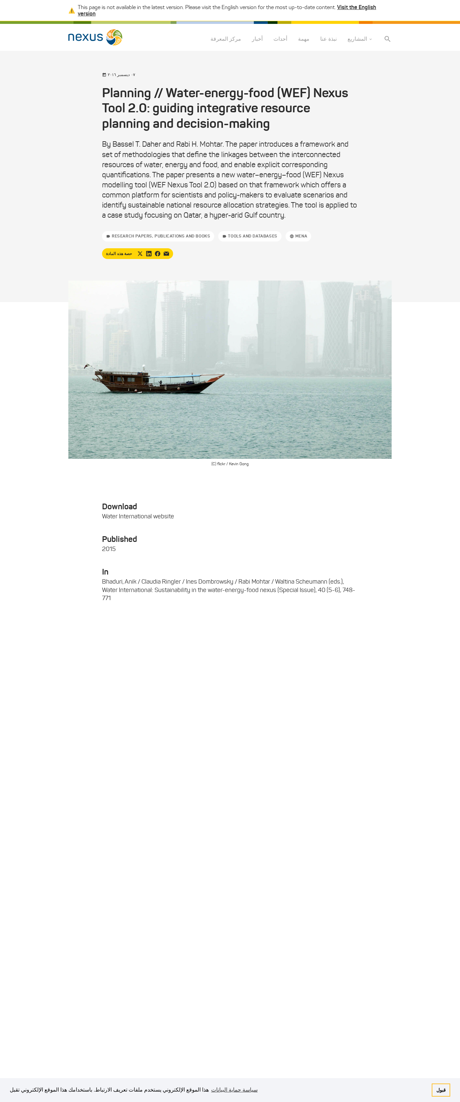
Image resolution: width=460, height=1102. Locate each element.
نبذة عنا (328, 39)
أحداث (280, 39)
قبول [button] (441, 1090)
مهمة (303, 39)
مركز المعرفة (225, 39)
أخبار (257, 39)
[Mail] (166, 253)
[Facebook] (157, 253)
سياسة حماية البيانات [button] (234, 1090)
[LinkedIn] (149, 253)
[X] (140, 253)
